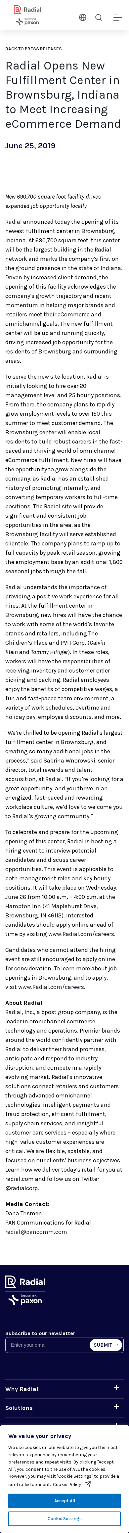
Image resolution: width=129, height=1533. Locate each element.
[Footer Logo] (25, 1303)
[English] (82, 16)
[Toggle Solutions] (116, 1407)
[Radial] (35, 15)
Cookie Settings (65, 1518)
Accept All (64, 1501)
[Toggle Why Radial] (116, 1388)
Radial (13, 221)
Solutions (19, 1408)
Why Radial (21, 1389)
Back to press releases (33, 49)
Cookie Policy (67, 1484)
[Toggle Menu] (117, 18)
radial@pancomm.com (36, 1231)
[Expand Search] (99, 17)
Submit (103, 1345)
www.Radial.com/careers (81, 934)
